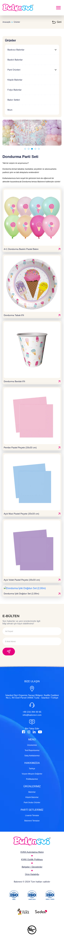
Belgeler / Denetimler (32, 867)
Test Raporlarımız (32, 750)
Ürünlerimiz (32, 745)
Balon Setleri (13, 100)
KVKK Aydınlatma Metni (32, 852)
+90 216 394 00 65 (32, 712)
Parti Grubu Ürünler (32, 802)
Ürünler (17, 22)
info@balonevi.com (32, 715)
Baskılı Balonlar (15, 59)
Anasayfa (6, 22)
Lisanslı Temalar (32, 815)
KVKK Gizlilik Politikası (32, 859)
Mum (9, 110)
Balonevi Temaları (32, 821)
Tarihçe (32, 769)
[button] (25, 149)
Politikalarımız (32, 779)
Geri (59, 22)
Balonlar (32, 792)
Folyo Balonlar (14, 90)
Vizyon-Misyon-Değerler (32, 774)
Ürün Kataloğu (32, 874)
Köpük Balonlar (14, 79)
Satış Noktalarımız (32, 756)
